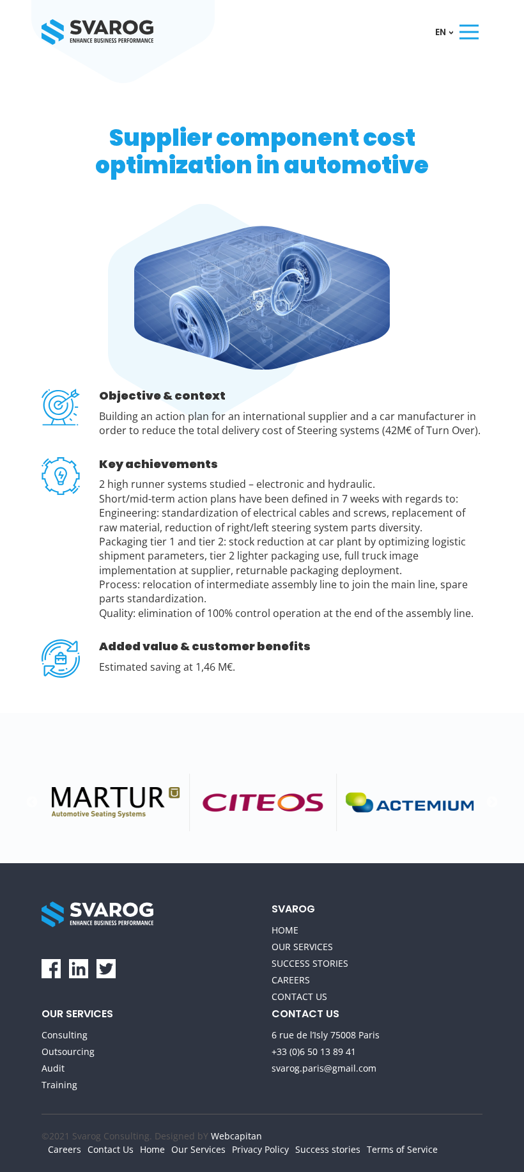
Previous (32, 802)
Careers (291, 980)
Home (285, 930)
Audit (53, 1068)
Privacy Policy (260, 1149)
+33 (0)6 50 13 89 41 (314, 1051)
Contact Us (299, 996)
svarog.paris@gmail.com (324, 1068)
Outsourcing (68, 1051)
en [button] (441, 32)
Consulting (65, 1035)
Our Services (302, 947)
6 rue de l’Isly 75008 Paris (326, 1035)
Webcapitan (236, 1136)
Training (59, 1085)
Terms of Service (402, 1149)
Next (492, 802)
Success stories (310, 963)
